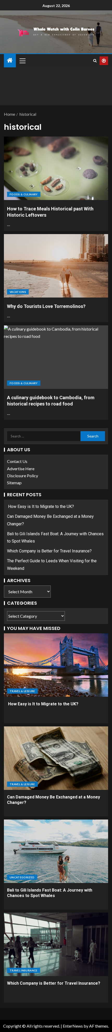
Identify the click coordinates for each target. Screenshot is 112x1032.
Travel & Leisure (22, 691)
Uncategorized (22, 877)
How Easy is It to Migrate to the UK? (40, 506)
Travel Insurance (24, 970)
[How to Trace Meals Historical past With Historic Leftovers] (56, 168)
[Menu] (22, 60)
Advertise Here (20, 468)
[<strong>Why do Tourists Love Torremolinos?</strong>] (56, 266)
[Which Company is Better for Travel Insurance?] (56, 944)
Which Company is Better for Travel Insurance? (49, 551)
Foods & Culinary (24, 194)
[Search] (95, 61)
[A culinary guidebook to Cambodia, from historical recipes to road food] (56, 357)
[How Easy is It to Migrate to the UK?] (56, 665)
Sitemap (14, 482)
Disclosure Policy (22, 475)
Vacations (18, 291)
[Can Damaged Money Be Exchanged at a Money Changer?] (56, 758)
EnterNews (73, 1025)
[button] (22, 60)
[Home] (10, 60)
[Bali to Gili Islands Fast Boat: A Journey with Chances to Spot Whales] (56, 851)
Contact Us (17, 461)
